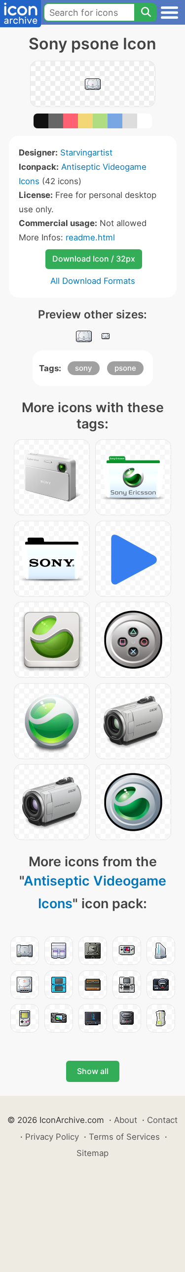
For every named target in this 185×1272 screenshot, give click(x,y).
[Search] (145, 12)
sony (83, 368)
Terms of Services (124, 1137)
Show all (93, 1071)
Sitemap (92, 1153)
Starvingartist (86, 152)
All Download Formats (92, 281)
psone (125, 368)
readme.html (90, 237)
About (125, 1120)
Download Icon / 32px (93, 259)
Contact (162, 1120)
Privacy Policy (52, 1137)
